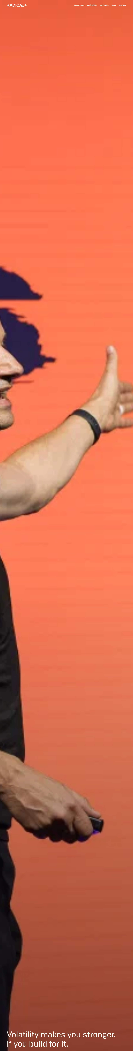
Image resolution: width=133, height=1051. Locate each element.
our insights (92, 5)
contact (122, 5)
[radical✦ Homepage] (16, 5)
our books (104, 5)
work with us (79, 5)
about (114, 5)
